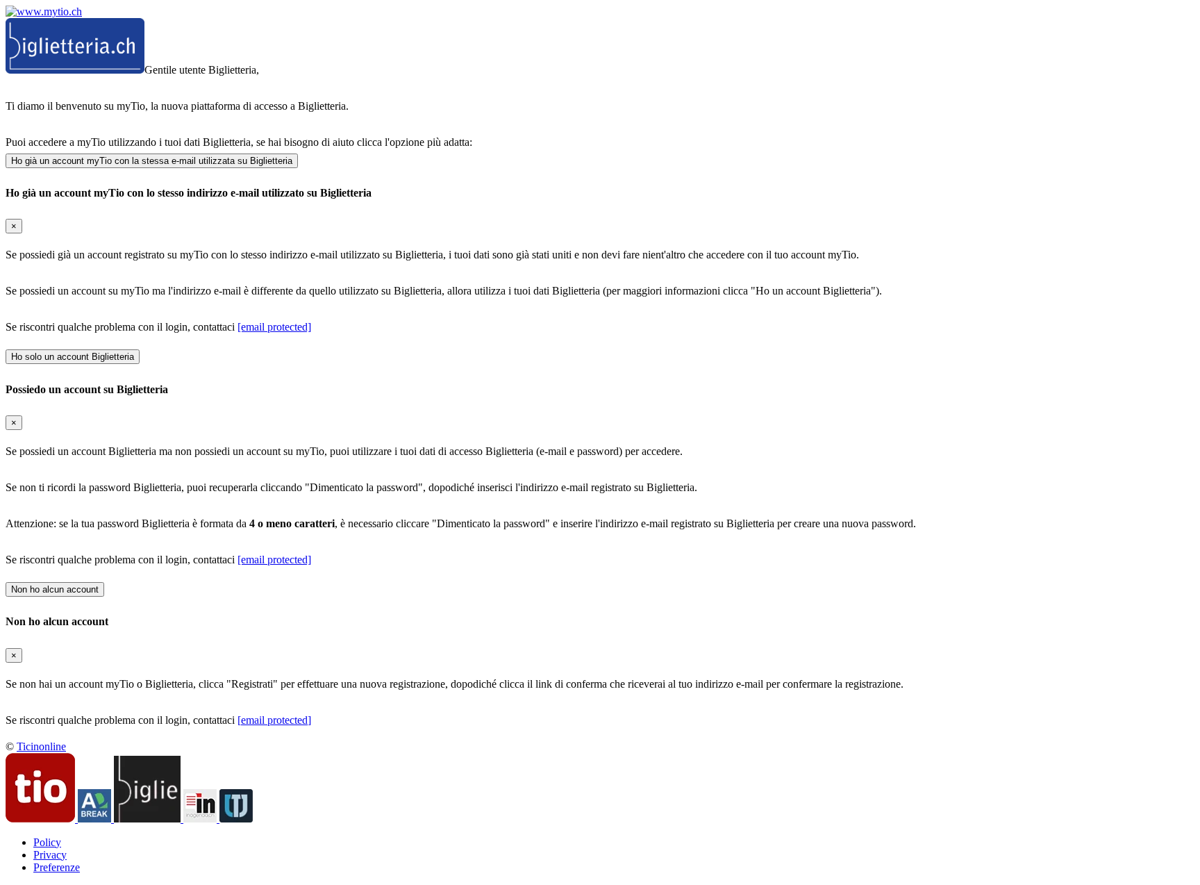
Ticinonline (41, 746)
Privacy (50, 855)
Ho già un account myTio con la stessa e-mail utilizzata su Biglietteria (151, 161)
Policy (47, 842)
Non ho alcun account (55, 589)
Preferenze (56, 867)
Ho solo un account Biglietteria (72, 356)
